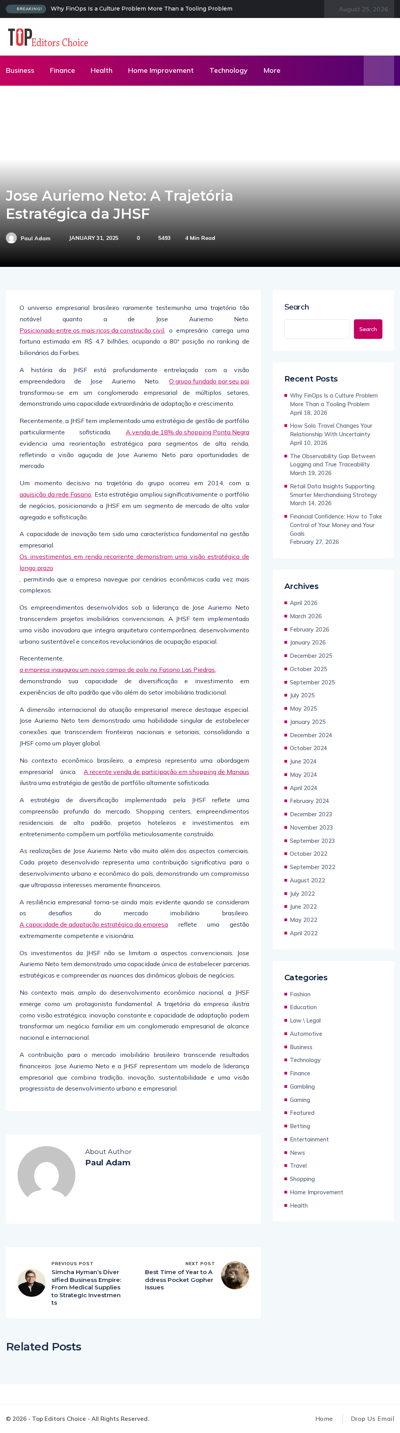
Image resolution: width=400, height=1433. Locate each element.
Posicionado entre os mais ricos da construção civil (92, 330)
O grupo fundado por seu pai (209, 381)
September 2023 (312, 840)
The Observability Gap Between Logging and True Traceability (332, 460)
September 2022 (312, 867)
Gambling (302, 1086)
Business (20, 70)
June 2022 (303, 906)
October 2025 (308, 669)
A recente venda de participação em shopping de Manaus (166, 772)
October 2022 (308, 853)
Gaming (300, 1100)
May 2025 (303, 708)
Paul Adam (35, 238)
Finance (62, 70)
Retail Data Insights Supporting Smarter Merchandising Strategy (333, 490)
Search (296, 306)
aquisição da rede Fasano (55, 494)
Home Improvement (161, 70)
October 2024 (308, 748)
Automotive (306, 1033)
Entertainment (309, 1139)
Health (101, 70)
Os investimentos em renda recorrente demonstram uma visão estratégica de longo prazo (134, 562)
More (271, 70)
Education (303, 1007)
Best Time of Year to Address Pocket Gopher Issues (179, 1279)
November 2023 (311, 827)
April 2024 (304, 788)
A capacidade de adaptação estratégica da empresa (94, 924)
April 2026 (304, 603)
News (297, 1152)
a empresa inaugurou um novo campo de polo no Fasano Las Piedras (117, 669)
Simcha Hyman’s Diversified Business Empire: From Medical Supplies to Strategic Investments (86, 1287)
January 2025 (308, 722)
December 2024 (311, 735)
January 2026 (308, 642)
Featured (302, 1112)
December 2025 (311, 655)
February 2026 (309, 629)
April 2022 (304, 933)
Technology (228, 70)
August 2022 (307, 880)
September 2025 (312, 682)
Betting (300, 1126)
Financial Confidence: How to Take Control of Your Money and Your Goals (336, 525)
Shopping (302, 1179)
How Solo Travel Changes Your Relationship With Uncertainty (331, 430)
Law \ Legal (305, 1020)
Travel (298, 1165)
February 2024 (309, 801)
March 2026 (306, 616)
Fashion (300, 994)
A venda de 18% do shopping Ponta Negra (187, 432)
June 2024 (303, 761)
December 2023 (311, 814)
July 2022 (302, 893)
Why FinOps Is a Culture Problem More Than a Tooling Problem (141, 8)
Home (324, 1418)
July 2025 (302, 695)
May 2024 (303, 774)
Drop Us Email (372, 1418)
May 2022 (303, 920)
